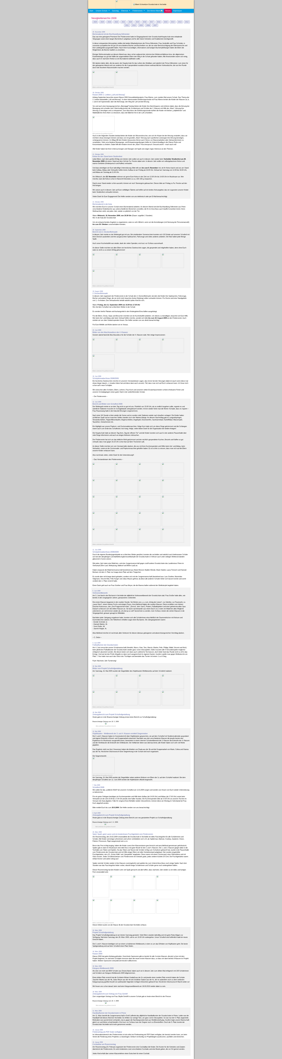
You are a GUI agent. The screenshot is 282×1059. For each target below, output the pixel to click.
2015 (165, 22)
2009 (141, 25)
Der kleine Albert (154, 11)
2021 (123, 22)
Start (91, 11)
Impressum (177, 11)
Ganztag (115, 11)
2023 (109, 22)
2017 (151, 22)
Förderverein (138, 11)
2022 (116, 22)
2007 (155, 25)
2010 (134, 25)
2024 (102, 22)
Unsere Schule (101, 11)
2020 (130, 22)
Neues (168, 11)
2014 (172, 22)
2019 (137, 22)
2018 (144, 22)
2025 (95, 22)
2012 (187, 22)
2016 (158, 22)
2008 (148, 25)
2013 (180, 22)
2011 (127, 25)
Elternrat (124, 11)
